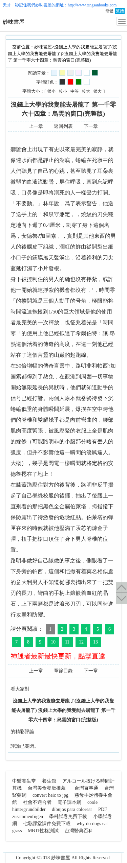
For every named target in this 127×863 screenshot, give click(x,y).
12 (81, 642)
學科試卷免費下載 (68, 816)
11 (67, 642)
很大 (97, 91)
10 (53, 642)
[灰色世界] (70, 73)
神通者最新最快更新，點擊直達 (57, 656)
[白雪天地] (87, 73)
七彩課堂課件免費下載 (46, 823)
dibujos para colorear (72, 809)
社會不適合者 (37, 802)
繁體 (120, 11)
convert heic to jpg (50, 795)
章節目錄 (63, 670)
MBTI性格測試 (43, 830)
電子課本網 (69, 802)
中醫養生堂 (24, 781)
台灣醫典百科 (79, 830)
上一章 (36, 126)
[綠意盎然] (95, 73)
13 (95, 642)
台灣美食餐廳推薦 (47, 788)
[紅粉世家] (79, 73)
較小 (63, 91)
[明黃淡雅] (62, 73)
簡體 (109, 11)
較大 (86, 91)
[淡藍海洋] (54, 73)
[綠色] (79, 82)
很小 (51, 91)
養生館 (49, 781)
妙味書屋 (43, 5)
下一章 (91, 126)
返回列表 (63, 126)
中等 (74, 91)
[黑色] (62, 82)
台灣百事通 (86, 788)
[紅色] (70, 82)
